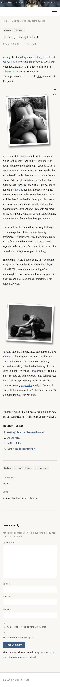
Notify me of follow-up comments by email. (25, 626)
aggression (26, 385)
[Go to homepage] (30, 3)
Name (6, 583)
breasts (18, 189)
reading (22, 57)
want (47, 204)
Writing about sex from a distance (26, 432)
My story (20, 30)
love (34, 370)
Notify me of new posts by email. (20, 637)
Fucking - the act (23, 468)
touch (8, 356)
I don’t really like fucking (21, 449)
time (40, 76)
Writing (6, 57)
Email (6, 596)
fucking (38, 57)
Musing (15, 20)
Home (6, 20)
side (47, 264)
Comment (8, 542)
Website (7, 609)
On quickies (13, 437)
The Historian (11, 71)
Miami (6, 483)
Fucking (7, 468)
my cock (33, 213)
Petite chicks (14, 443)
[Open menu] (54, 11)
